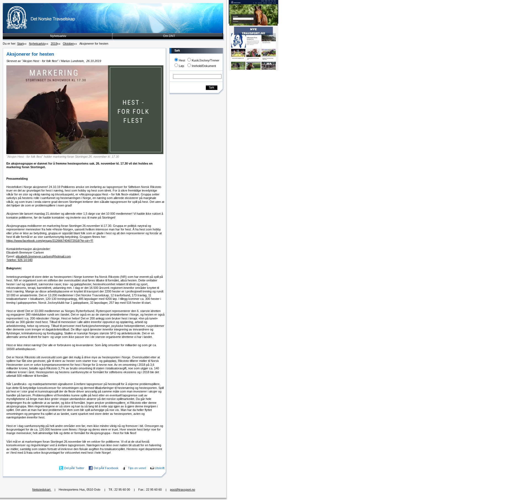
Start (20, 43)
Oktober (68, 43)
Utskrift (159, 467)
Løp (181, 66)
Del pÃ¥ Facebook (106, 467)
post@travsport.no (182, 489)
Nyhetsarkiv (58, 35)
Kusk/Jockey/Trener (205, 60)
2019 (54, 43)
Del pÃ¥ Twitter (74, 467)
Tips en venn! (137, 467)
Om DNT (169, 35)
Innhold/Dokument (204, 66)
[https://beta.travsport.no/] (253, 69)
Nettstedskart (41, 489)
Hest (182, 60)
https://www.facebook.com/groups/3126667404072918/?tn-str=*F (49, 240)
